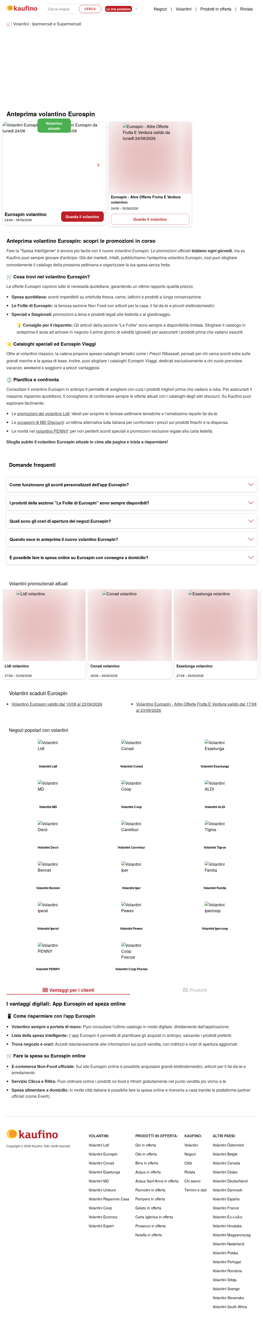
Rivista (246, 9)
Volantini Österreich (228, 1145)
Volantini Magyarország (232, 1234)
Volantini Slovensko (228, 1297)
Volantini (184, 9)
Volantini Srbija (225, 1279)
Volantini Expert (101, 1225)
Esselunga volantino (194, 665)
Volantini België (225, 1154)
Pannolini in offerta (150, 1189)
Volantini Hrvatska (227, 1225)
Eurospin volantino (25, 214)
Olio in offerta (146, 1154)
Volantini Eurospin (103, 1154)
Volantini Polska (225, 1252)
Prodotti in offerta (215, 9)
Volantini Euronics (103, 1216)
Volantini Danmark (227, 1189)
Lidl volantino (17, 665)
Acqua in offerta (148, 1171)
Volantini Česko (225, 1171)
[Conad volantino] (129, 625)
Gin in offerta (145, 1145)
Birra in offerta (146, 1162)
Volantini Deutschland (230, 1180)
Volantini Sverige (226, 1288)
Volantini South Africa (230, 1306)
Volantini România (227, 1270)
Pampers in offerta (150, 1198)
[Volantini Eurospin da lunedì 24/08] (54, 165)
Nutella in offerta (148, 1234)
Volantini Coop (100, 1207)
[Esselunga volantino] (215, 625)
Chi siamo (192, 1180)
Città (188, 1162)
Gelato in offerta (148, 1207)
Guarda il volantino (82, 216)
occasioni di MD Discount (40, 422)
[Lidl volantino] (44, 625)
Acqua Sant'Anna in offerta (157, 1180)
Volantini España (226, 1198)
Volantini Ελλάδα (227, 1216)
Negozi (160, 9)
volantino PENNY (52, 431)
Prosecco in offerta (150, 1225)
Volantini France (226, 1207)
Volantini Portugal (227, 1261)
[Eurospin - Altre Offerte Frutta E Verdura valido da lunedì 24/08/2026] (150, 158)
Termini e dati (195, 1189)
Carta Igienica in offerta (154, 1216)
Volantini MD (99, 1180)
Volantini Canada (226, 1162)
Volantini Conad (101, 1162)
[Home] (8, 24)
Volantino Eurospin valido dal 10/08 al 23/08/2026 (57, 704)
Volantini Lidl (99, 1145)
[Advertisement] (50, 71)
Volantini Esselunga (104, 1171)
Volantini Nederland (228, 1243)
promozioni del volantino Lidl (43, 413)
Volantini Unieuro (102, 1189)
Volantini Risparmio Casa (109, 1198)
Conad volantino (105, 665)
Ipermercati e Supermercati (56, 24)
